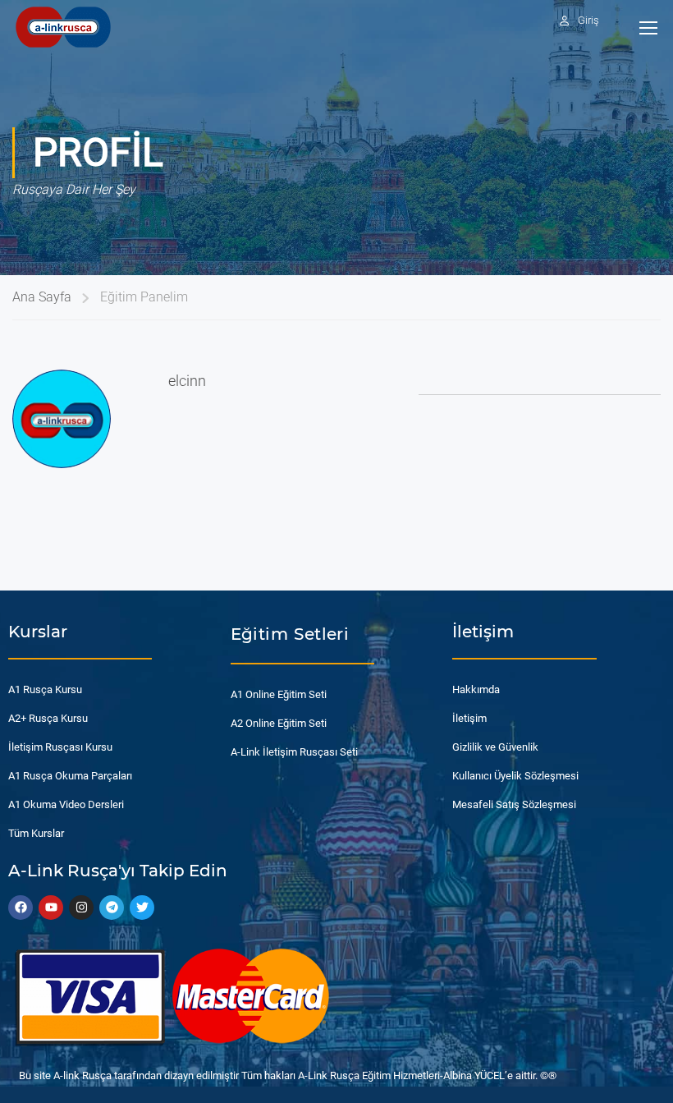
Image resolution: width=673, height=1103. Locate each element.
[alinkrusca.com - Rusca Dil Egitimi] (62, 26)
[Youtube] (51, 907)
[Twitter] (142, 907)
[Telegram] (111, 907)
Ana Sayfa (41, 297)
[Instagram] (81, 907)
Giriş (588, 20)
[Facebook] (20, 907)
